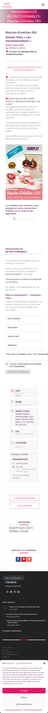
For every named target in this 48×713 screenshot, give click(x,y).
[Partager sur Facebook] (18, 559)
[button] (44, 663)
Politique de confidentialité (32, 710)
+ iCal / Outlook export (24, 505)
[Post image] (4, 608)
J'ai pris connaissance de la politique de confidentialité (25, 365)
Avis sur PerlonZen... (13, 578)
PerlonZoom (19, 447)
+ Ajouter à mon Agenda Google (25, 498)
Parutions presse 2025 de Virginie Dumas (21, 614)
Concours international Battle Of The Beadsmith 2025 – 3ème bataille (25, 622)
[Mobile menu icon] (43, 4)
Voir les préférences (24, 704)
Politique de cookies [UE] (13, 710)
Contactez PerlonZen (13, 586)
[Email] (29, 559)
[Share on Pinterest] (23, 559)
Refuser (24, 697)
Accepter (24, 691)
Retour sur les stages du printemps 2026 (24, 607)
